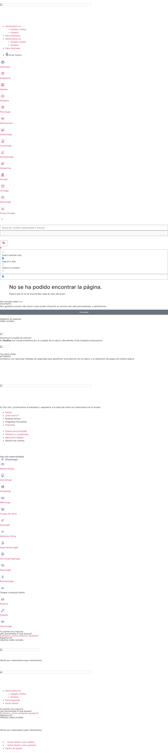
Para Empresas (12, 35)
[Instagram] (25, 325)
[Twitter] (10, 644)
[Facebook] (3, 325)
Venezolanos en (13, 26)
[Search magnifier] (3, 243)
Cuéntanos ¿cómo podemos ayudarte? (19, 635)
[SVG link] (84, 219)
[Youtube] (32, 325)
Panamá (14, 32)
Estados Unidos (18, 29)
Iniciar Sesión (15, 55)
